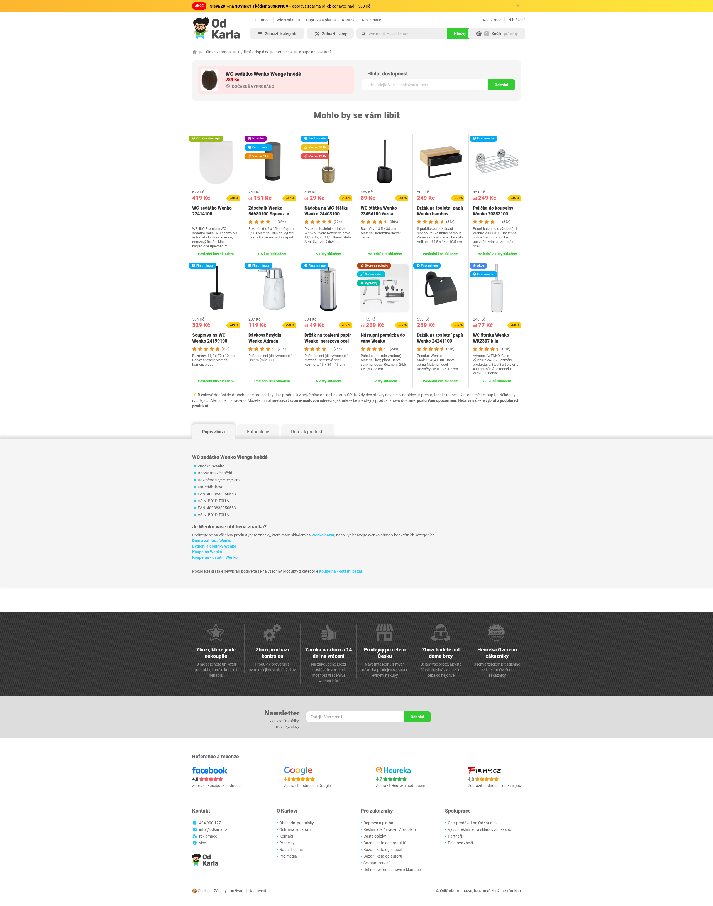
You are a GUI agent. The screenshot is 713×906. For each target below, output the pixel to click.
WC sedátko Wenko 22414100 (212, 210)
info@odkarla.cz (213, 829)
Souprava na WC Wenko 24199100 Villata (209, 341)
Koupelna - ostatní (315, 52)
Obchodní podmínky (296, 823)
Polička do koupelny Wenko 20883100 (493, 210)
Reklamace (371, 20)
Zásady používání (229, 890)
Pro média (288, 856)
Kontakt (349, 20)
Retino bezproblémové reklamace (392, 869)
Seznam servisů (376, 863)
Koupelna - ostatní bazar (340, 571)
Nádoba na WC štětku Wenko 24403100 (326, 210)
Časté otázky (374, 836)
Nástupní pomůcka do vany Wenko (383, 338)
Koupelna (283, 52)
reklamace (208, 836)
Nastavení (257, 890)
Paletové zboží (460, 843)
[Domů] (194, 52)
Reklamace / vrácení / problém (389, 829)
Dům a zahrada (217, 52)
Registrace (492, 20)
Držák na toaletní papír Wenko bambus (440, 210)
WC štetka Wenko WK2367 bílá (491, 338)
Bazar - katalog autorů (382, 856)
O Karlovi (262, 20)
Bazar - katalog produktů (384, 843)
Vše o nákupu (288, 20)
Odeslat (501, 85)
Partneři (455, 836)
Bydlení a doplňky (253, 52)
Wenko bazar (323, 535)
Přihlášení (515, 20)
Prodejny (287, 843)
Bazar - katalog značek (383, 849)
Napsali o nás (291, 849)
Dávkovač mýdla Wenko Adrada (264, 338)
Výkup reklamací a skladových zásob (479, 829)
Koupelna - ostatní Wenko (215, 557)
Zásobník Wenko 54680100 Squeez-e (268, 210)
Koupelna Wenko (207, 552)
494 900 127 (210, 823)
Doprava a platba (321, 20)
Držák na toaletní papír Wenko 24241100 (440, 338)
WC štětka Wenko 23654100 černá (379, 210)
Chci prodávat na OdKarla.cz (472, 823)
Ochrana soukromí (295, 829)
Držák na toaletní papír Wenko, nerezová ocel (327, 338)
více (202, 843)
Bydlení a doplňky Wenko (214, 546)
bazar (467, 890)
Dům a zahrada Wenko (211, 540)
